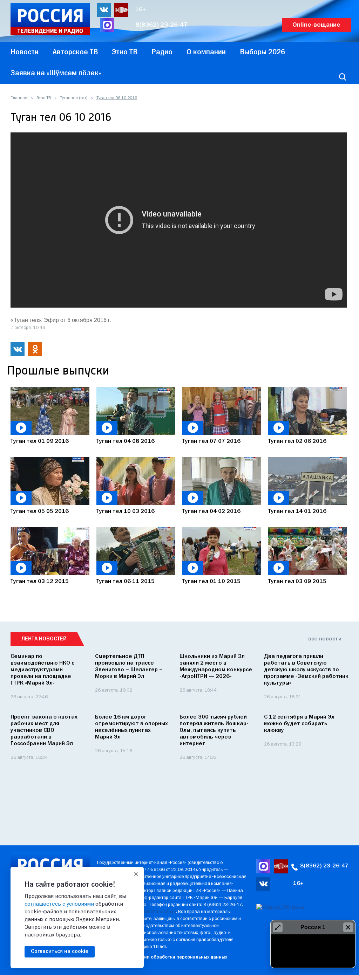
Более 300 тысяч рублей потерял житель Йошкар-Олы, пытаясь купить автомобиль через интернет (214, 730)
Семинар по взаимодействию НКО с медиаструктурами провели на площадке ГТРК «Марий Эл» (42, 670)
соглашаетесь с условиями (59, 904)
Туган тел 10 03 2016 (125, 511)
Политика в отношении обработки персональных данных (162, 957)
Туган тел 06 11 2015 (125, 581)
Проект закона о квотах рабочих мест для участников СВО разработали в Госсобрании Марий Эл (44, 730)
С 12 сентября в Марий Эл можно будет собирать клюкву (299, 724)
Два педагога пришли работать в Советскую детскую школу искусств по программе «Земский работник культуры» (306, 670)
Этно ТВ (43, 98)
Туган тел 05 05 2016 (40, 511)
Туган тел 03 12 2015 (40, 581)
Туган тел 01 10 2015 (211, 581)
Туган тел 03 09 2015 (297, 581)
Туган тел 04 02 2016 (211, 511)
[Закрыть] (136, 874)
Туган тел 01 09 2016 (40, 441)
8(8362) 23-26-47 (161, 25)
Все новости (324, 639)
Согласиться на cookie (59, 951)
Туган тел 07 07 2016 (211, 441)
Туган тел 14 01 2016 (297, 511)
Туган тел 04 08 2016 (125, 441)
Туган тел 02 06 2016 (297, 441)
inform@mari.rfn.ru (157, 912)
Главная (19, 98)
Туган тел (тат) (73, 98)
